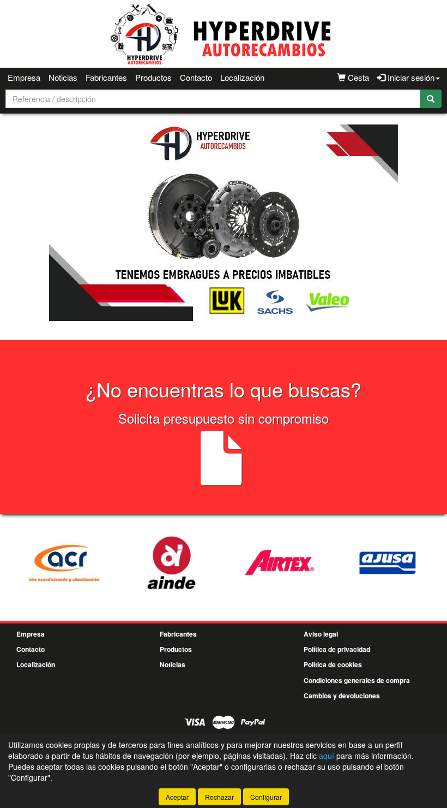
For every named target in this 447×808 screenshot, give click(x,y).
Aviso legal (321, 634)
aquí (326, 755)
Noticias (63, 77)
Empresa (24, 77)
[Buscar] (431, 99)
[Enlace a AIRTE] (279, 562)
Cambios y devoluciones (342, 695)
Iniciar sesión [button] (409, 77)
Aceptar (177, 796)
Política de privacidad (337, 649)
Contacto (196, 77)
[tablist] (223, 222)
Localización (242, 77)
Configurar (266, 796)
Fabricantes (106, 77)
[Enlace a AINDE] (171, 562)
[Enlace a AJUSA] (387, 562)
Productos (153, 77)
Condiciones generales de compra (357, 680)
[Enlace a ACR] (64, 562)
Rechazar (219, 796)
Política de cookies (333, 664)
